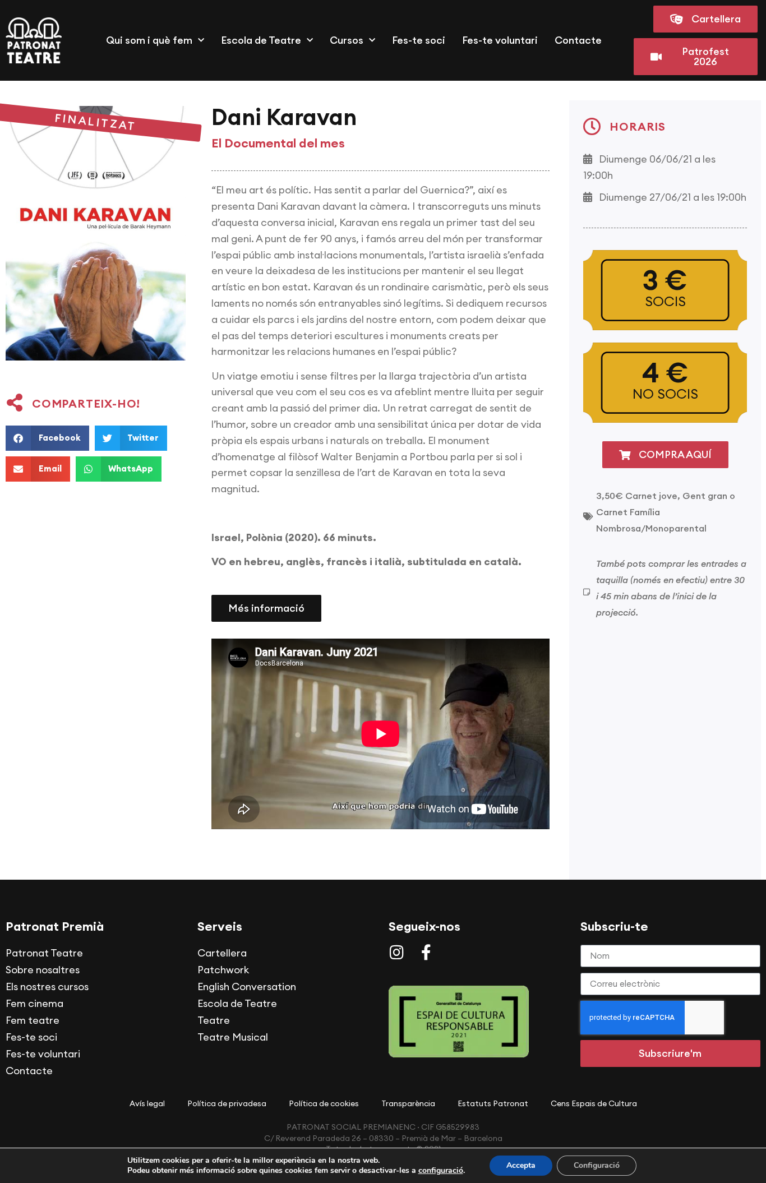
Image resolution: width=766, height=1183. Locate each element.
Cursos (346, 40)
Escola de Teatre (261, 40)
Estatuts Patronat (493, 1103)
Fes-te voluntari (500, 40)
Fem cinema (34, 1003)
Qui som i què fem (149, 40)
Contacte (578, 40)
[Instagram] (396, 952)
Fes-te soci (418, 40)
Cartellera (222, 952)
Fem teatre (32, 1020)
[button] (47, 438)
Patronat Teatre (44, 952)
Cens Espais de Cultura (594, 1103)
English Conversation (246, 986)
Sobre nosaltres (43, 969)
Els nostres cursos (47, 986)
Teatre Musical (232, 1036)
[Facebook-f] (426, 952)
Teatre (213, 1020)
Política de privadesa (226, 1103)
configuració (440, 1171)
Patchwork (223, 969)
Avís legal (147, 1103)
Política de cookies (324, 1103)
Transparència (408, 1103)
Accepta (521, 1165)
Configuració (597, 1165)
